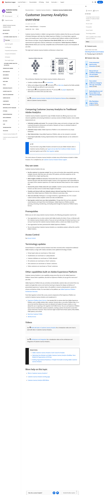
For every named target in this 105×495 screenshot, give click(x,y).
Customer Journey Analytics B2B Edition (38, 380)
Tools (4, 84)
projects (64, 90)
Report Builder (6, 104)
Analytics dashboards (8, 94)
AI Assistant (7, 57)
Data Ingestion (51, 151)
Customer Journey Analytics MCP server (10, 138)
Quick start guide (9, 44)
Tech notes (5, 130)
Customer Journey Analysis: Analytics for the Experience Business (48, 98)
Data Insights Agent (9, 60)
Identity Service (32, 316)
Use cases (5, 120)
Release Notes (6, 30)
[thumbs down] (57, 493)
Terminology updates (90, 33)
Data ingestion (6, 71)
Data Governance (7, 117)
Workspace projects (7, 88)
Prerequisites (89, 27)
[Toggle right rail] (86, 6)
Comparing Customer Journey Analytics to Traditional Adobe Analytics (92, 18)
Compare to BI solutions (10, 53)
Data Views (5, 81)
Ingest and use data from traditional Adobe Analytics (61, 149)
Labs (4, 124)
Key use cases (89, 23)
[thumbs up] (54, 493)
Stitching (5, 111)
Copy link (97, 10)
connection (50, 82)
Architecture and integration (39, 339)
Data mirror (6, 74)
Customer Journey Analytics (43, 10)
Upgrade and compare (8, 68)
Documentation (29, 10)
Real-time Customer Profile (35, 314)
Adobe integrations (7, 114)
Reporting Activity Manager (9, 107)
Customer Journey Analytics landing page (39, 376)
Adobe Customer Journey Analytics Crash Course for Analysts (48, 352)
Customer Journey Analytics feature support (55, 159)
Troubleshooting (7, 127)
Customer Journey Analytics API (10, 134)
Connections (6, 78)
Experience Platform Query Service (37, 300)
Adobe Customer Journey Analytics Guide (9, 26)
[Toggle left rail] (19, 6)
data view (61, 85)
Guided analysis (6, 97)
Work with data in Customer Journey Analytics (43, 327)
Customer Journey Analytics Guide (62, 10)
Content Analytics (7, 91)
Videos (87, 41)
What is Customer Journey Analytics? (37, 373)
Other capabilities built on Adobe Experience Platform (93, 37)
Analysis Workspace (33, 26)
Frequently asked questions (11, 50)
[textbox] (10, 16)
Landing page (8, 47)
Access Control (32, 238)
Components (43, 26)
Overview (7, 40)
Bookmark (90, 10)
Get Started (5, 33)
